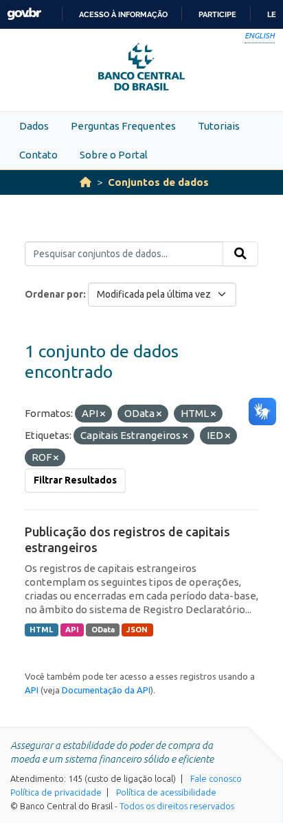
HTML (41, 629)
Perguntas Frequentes (123, 126)
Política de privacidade (56, 792)
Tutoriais (219, 126)
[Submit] (240, 253)
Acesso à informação (123, 14)
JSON (137, 629)
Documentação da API (106, 690)
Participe (217, 14)
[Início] (85, 182)
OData (103, 629)
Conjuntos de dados (158, 182)
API (72, 629)
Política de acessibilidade (166, 792)
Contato (38, 154)
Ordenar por (54, 294)
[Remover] (102, 414)
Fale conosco (216, 778)
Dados (34, 126)
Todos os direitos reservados (177, 806)
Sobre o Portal (114, 154)
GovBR (24, 14)
